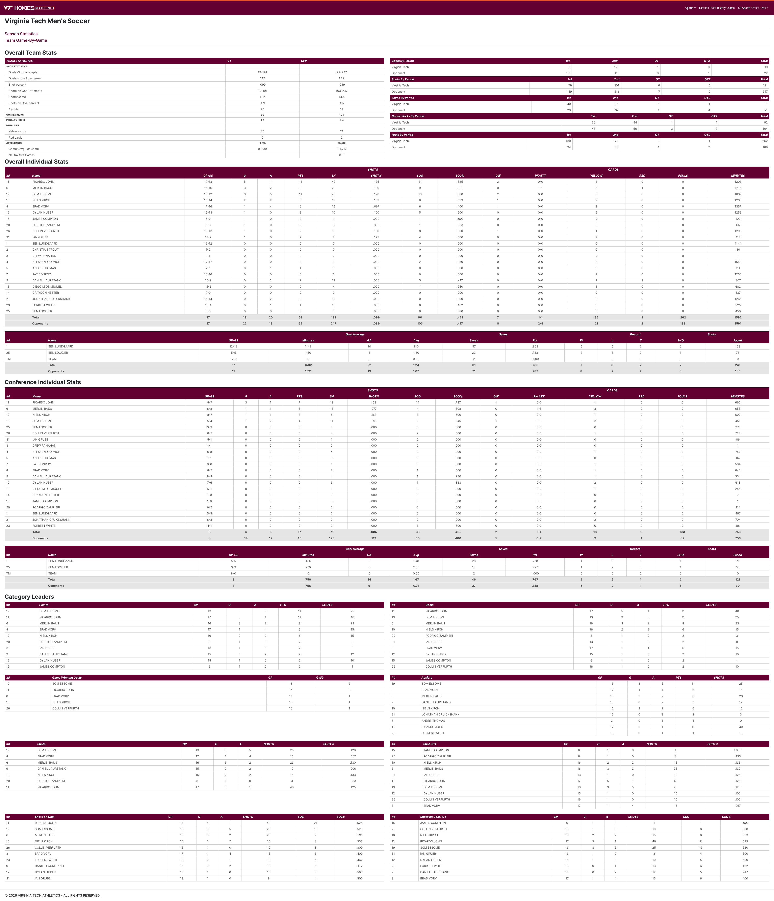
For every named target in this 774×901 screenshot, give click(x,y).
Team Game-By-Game (26, 40)
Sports (689, 8)
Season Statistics (21, 33)
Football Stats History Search (717, 8)
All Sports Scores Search (753, 8)
